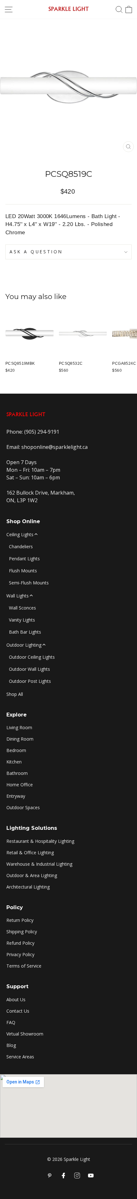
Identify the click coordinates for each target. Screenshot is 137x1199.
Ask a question (36, 252)
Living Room (19, 727)
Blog (11, 1045)
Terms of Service (23, 966)
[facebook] (63, 1175)
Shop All (14, 694)
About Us (15, 999)
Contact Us (17, 1011)
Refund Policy (20, 943)
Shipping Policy (21, 932)
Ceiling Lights (19, 534)
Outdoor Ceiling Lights (32, 657)
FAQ (10, 1022)
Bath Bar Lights (25, 632)
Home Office (19, 785)
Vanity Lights (22, 620)
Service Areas (20, 1057)
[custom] (77, 1175)
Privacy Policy (20, 954)
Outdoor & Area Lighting (31, 875)
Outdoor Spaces (23, 807)
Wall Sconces (22, 608)
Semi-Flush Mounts (29, 583)
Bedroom (16, 750)
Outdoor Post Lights (30, 681)
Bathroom (17, 773)
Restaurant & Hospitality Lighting (40, 841)
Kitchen (14, 762)
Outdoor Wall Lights (29, 669)
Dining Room (19, 739)
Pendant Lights (24, 559)
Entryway (15, 796)
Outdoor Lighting (23, 645)
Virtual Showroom (24, 1034)
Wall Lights (17, 596)
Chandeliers (21, 546)
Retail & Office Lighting (30, 852)
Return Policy (19, 920)
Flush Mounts (23, 571)
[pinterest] (50, 1175)
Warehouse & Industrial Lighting (39, 864)
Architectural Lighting (28, 887)
